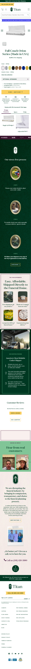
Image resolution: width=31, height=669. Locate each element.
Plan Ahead (4, 614)
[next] (30, 462)
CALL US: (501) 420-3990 (7, 4)
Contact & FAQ (5, 621)
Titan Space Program (22, 621)
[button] (2, 9)
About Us (4, 624)
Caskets (3, 607)
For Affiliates (20, 617)
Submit (26, 598)
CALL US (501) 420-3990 (15, 593)
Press (3, 644)
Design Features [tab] (6, 111)
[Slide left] (2, 31)
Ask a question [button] (15, 419)
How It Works (5, 617)
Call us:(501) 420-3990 (16, 560)
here (25, 107)
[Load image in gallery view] (4, 44)
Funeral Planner (6, 647)
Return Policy (5, 634)
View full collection (6, 74)
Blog (2, 627)
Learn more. (18, 579)
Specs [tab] (15, 112)
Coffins (3, 611)
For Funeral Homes (22, 607)
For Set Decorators (22, 614)
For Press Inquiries (22, 611)
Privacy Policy (5, 637)
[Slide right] (29, 31)
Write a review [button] (15, 413)
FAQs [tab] (24, 112)
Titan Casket (17, 667)
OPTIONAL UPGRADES (10, 79)
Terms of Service (6, 640)
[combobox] (15, 15)
